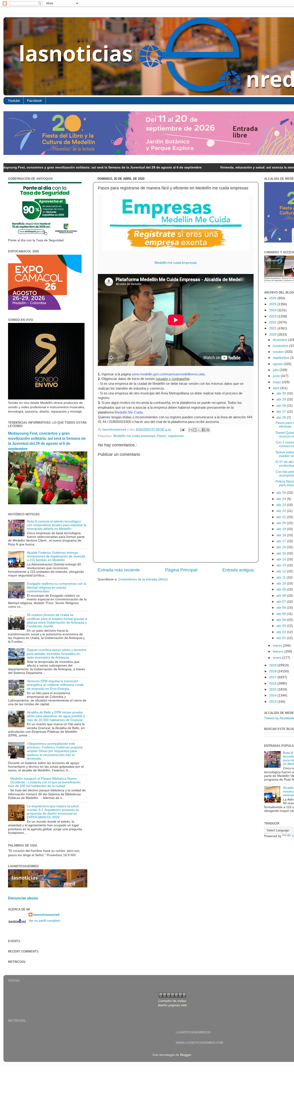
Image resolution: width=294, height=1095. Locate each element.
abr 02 (282, 632)
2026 (273, 298)
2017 (273, 677)
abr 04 (282, 620)
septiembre (281, 357)
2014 (273, 695)
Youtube (14, 101)
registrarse (176, 436)
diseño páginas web (172, 1005)
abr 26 (282, 417)
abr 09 (282, 589)
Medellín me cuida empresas (176, 263)
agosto (278, 364)
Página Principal (181, 569)
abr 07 (282, 601)
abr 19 (282, 529)
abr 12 (282, 571)
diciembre (280, 340)
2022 (273, 322)
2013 (273, 701)
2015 (273, 689)
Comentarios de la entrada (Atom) (143, 579)
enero (277, 657)
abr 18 (282, 535)
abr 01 (282, 638)
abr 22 (282, 511)
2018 (273, 671)
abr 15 (282, 553)
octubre (279, 352)
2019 (273, 665)
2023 (273, 316)
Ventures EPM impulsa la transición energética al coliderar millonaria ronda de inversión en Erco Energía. (55, 684)
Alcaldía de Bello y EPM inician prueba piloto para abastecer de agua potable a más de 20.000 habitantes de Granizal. (56, 716)
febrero (278, 651)
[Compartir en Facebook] (203, 430)
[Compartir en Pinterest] (208, 430)
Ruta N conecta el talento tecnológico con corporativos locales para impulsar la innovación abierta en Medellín (56, 525)
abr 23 (282, 505)
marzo (278, 645)
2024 (273, 310)
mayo (277, 382)
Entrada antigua (238, 569)
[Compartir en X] (199, 430)
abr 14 (282, 559)
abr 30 (282, 393)
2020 (273, 334)
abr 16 (282, 547)
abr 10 (282, 583)
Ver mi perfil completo (44, 920)
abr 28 (282, 405)
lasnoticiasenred (46, 914)
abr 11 (282, 577)
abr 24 (282, 499)
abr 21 (282, 517)
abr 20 (282, 523)
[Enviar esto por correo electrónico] (190, 430)
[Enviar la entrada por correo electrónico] (182, 429)
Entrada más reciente (119, 569)
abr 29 (282, 399)
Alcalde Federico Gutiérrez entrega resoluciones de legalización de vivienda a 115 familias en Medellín (56, 556)
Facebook (34, 101)
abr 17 (282, 541)
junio (277, 376)
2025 (273, 304)
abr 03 (282, 625)
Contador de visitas (172, 1001)
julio (276, 370)
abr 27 (282, 411)
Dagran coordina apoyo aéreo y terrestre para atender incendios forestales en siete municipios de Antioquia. (56, 653)
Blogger (185, 1055)
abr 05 (282, 614)
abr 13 (282, 565)
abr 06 (282, 607)
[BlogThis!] (194, 430)
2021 (273, 328)
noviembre (281, 346)
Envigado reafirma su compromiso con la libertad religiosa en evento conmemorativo (56, 587)
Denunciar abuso (23, 898)
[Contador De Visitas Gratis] (172, 996)
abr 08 (282, 595)
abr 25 (282, 492)
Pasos (161, 436)
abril (276, 388)
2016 (273, 683)
